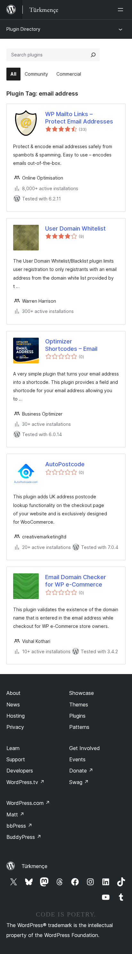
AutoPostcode (65, 464)
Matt (15, 814)
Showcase (81, 693)
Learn (13, 748)
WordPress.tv (25, 782)
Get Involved (84, 748)
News (13, 704)
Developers (19, 770)
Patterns (79, 727)
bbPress (19, 826)
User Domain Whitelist (75, 228)
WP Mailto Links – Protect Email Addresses (79, 118)
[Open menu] (121, 9)
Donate (81, 770)
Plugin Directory (23, 29)
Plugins (77, 716)
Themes (78, 704)
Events (77, 759)
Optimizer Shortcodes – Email (71, 345)
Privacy (15, 727)
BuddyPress (23, 837)
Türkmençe (34, 866)
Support (15, 759)
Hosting (15, 716)
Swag (79, 782)
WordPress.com (28, 803)
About (13, 693)
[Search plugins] (93, 54)
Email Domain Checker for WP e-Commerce (75, 581)
